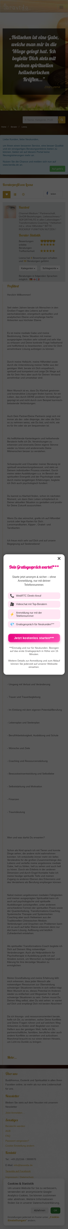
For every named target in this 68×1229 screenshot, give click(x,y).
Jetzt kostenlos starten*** (34, 638)
